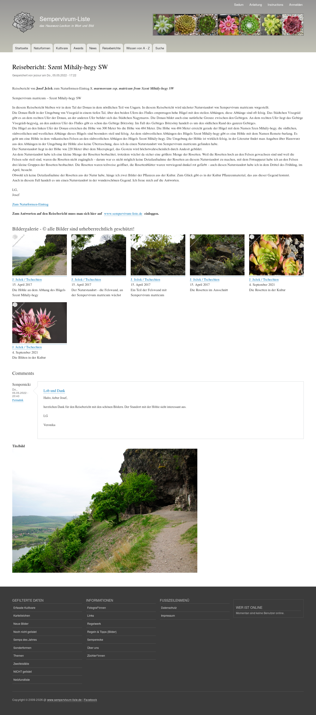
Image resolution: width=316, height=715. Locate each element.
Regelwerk (94, 623)
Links (90, 615)
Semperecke (95, 639)
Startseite (21, 48)
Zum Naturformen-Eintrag (30, 204)
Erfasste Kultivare (24, 607)
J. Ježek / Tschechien (27, 279)
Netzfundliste (21, 679)
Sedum (239, 4)
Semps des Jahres (25, 639)
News (93, 48)
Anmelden (296, 4)
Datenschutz (169, 607)
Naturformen (42, 48)
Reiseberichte (111, 48)
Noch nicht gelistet (25, 632)
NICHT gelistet (22, 671)
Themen (18, 655)
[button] (39, 274)
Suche (159, 48)
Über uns (93, 648)
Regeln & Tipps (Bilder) (102, 632)
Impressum (168, 615)
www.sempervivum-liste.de (123, 213)
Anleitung (255, 4)
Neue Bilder (20, 623)
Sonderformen (22, 648)
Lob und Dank (54, 390)
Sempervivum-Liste (65, 18)
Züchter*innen (96, 655)
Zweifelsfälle (21, 663)
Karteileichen (21, 615)
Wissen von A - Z (138, 48)
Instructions (275, 4)
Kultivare (62, 48)
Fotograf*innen (96, 607)
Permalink (17, 400)
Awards (79, 48)
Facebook (90, 700)
